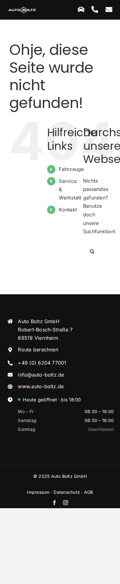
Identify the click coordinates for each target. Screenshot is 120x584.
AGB (88, 492)
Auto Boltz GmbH (69, 476)
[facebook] (54, 502)
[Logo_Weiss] (22, 8)
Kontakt (68, 210)
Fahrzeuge (71, 169)
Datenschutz (67, 492)
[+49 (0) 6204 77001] (94, 10)
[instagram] (65, 502)
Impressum (38, 492)
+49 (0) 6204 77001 (42, 363)
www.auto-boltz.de (41, 386)
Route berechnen (38, 349)
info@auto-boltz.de (41, 375)
